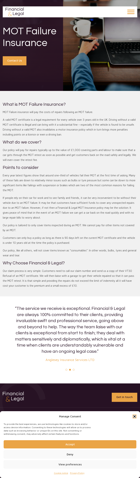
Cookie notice (61, 473)
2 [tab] (70, 370)
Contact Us (14, 60)
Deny (70, 454)
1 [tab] (66, 370)
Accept (70, 444)
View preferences (70, 464)
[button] (134, 416)
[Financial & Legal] (14, 11)
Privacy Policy (77, 473)
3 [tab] (73, 370)
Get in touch (124, 397)
